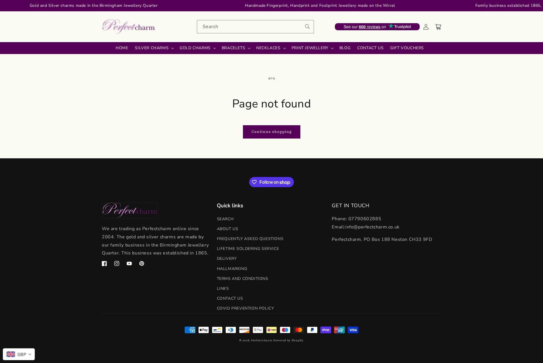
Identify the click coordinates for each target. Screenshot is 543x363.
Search (225, 219)
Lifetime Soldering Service (248, 248)
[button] (438, 27)
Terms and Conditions (242, 278)
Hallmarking (232, 268)
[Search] (307, 26)
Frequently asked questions (250, 238)
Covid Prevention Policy (245, 308)
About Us (227, 229)
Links (223, 288)
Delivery (227, 258)
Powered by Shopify (288, 340)
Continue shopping (271, 131)
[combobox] (255, 26)
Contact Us (230, 298)
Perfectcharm (261, 340)
